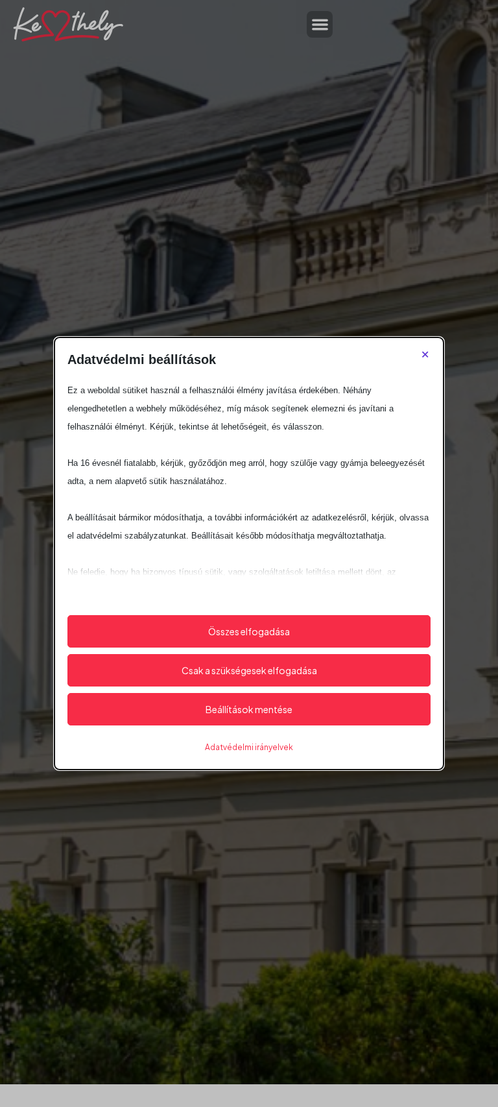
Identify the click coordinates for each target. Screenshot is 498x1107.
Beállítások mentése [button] (249, 709)
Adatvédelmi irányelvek (249, 747)
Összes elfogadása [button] (249, 631)
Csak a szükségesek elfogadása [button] (249, 670)
